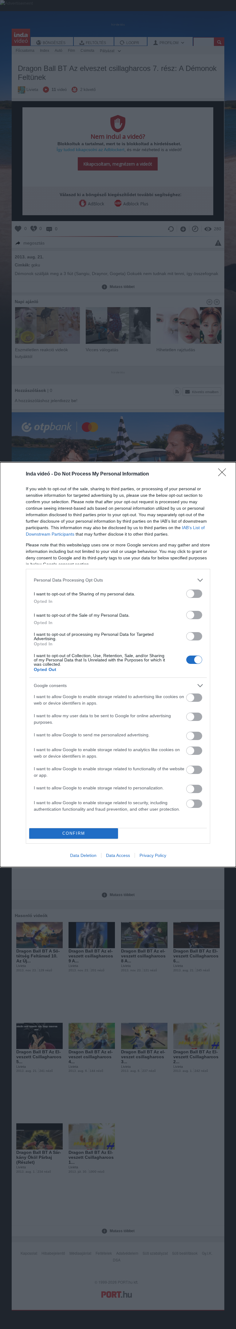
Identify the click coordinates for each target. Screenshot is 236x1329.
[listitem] (118, 580)
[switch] (194, 594)
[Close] (224, 474)
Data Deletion (83, 855)
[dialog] (118, 664)
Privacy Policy (153, 855)
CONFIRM (73, 833)
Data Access (118, 855)
